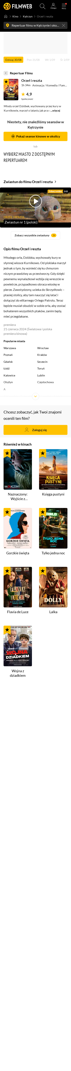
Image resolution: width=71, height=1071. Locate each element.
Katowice (9, 375)
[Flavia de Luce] (18, 587)
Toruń (41, 368)
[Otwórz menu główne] (63, 6)
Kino (15, 16)
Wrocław (43, 348)
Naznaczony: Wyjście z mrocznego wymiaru (18, 496)
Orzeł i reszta (31, 80)
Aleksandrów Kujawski (18, 396)
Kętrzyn (28, 16)
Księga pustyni (53, 494)
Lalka (53, 612)
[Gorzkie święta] (18, 528)
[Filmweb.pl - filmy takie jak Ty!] (18, 6)
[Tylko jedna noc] (53, 528)
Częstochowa (45, 382)
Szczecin (42, 361)
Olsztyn (8, 382)
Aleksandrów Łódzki (49, 396)
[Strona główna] (6, 16)
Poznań (8, 354)
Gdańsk (8, 361)
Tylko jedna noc (53, 553)
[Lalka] (53, 587)
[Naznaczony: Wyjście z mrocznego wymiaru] (18, 469)
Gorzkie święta (17, 553)
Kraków (42, 354)
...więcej (55, 110)
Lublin (41, 375)
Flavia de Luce (17, 612)
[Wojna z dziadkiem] (18, 646)
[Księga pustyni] (53, 469)
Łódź (6, 368)
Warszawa (10, 348)
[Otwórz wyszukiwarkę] (42, 6)
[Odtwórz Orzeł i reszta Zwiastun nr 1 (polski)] (11, 89)
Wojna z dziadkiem (18, 673)
